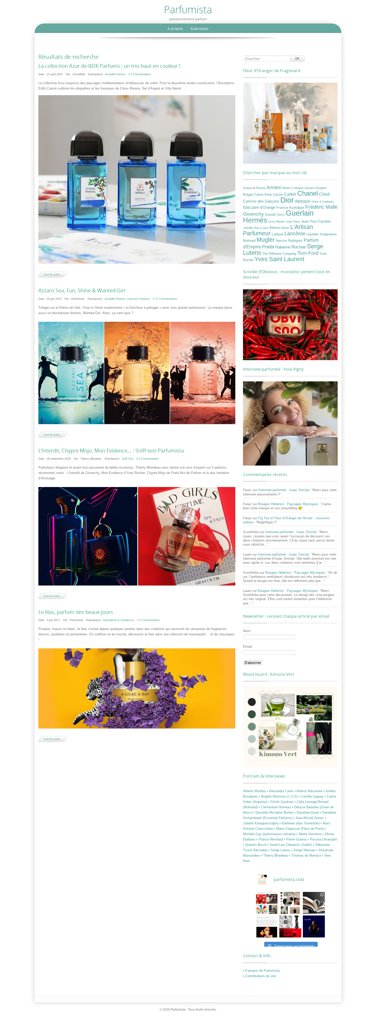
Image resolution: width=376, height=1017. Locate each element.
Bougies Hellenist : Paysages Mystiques (288, 504)
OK (297, 58)
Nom (247, 631)
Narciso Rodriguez (289, 240)
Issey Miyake (276, 221)
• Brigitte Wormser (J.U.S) (278, 796)
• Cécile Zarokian (281, 802)
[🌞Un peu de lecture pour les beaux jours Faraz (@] (314, 903)
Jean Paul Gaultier (316, 221)
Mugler (266, 239)
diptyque (303, 201)
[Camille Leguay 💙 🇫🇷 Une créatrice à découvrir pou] (314, 926)
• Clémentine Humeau (275, 807)
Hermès (255, 220)
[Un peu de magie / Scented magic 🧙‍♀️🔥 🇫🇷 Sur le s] (267, 926)
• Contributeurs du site (259, 976)
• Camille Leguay (311, 796)
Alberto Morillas (255, 791)
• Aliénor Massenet (308, 791)
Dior (287, 200)
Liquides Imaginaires (321, 234)
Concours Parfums (138, 298)
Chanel (307, 193)
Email (247, 646)
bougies (321, 188)
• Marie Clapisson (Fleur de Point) (299, 829)
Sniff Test (127, 458)
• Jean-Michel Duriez (309, 818)
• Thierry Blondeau (275, 855)
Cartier (290, 194)
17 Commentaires (166, 298)
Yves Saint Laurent (279, 259)
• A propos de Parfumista (261, 970)
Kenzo (275, 228)
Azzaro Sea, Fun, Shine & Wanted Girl (81, 290)
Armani (273, 187)
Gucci (281, 214)
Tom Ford (307, 253)
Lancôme (294, 233)
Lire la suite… (53, 274)
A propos (175, 28)
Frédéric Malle (321, 207)
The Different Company (279, 254)
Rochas (298, 246)
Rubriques (199, 28)
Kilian (285, 228)
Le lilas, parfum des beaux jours (75, 612)
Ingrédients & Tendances (118, 620)
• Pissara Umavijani (322, 839)
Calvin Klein (263, 194)
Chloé (324, 194)
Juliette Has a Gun (256, 228)
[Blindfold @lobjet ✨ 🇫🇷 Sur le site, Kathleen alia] (290, 903)
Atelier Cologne (293, 188)
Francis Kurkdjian (290, 207)
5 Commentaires (149, 620)
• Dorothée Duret (307, 812)
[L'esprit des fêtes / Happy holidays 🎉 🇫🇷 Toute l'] (267, 903)
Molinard (249, 240)
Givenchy (253, 214)
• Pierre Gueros (296, 839)
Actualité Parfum (115, 74)
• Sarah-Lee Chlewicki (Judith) (290, 845)
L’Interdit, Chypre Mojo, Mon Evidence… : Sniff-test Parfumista (111, 451)
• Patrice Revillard (270, 839)
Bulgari (248, 194)
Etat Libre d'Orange (259, 207)
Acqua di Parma (254, 188)
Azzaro (309, 188)
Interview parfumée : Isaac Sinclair (283, 490)
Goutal (270, 214)
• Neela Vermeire (309, 834)
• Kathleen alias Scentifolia (300, 823)
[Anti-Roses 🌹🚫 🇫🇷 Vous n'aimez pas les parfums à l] (290, 926)
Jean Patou (293, 221)
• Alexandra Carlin (280, 791)
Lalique (277, 234)
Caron (278, 194)
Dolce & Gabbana (323, 201)
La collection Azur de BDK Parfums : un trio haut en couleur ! (109, 66)
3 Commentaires (141, 74)
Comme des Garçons (261, 201)
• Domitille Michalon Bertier (273, 812)
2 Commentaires (149, 458)
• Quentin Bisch (255, 845)
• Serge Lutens (279, 850)
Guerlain (300, 213)
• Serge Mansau (303, 850)
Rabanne (282, 247)
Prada (268, 246)
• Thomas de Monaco (305, 855)
